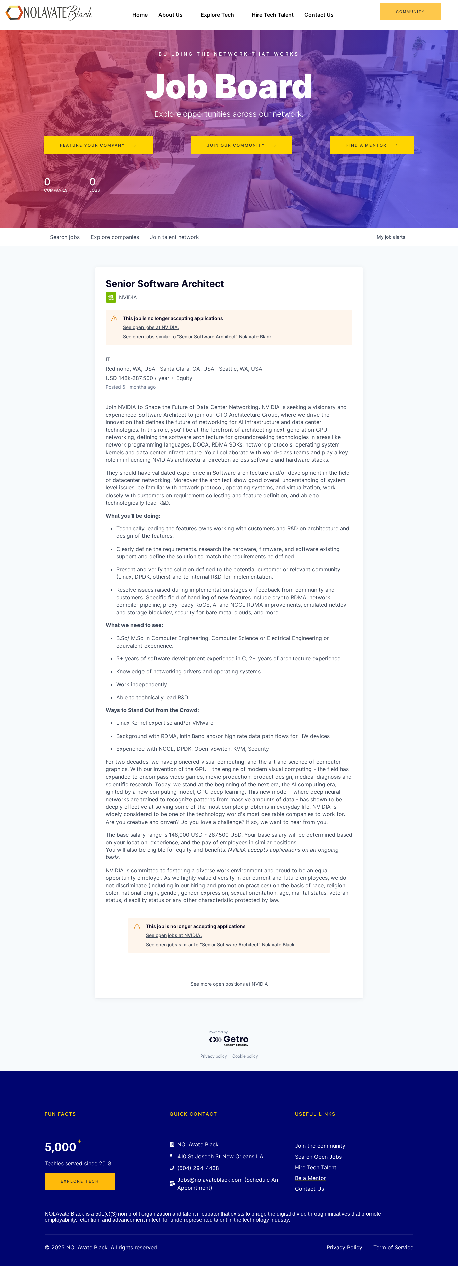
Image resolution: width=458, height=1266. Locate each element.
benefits (215, 849)
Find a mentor (366, 145)
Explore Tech (217, 14)
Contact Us (319, 14)
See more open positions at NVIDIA (229, 984)
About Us (170, 14)
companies (115, 237)
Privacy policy (213, 1056)
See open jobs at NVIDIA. (151, 327)
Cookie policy (245, 1056)
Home (140, 14)
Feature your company (92, 145)
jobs (65, 237)
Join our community (236, 145)
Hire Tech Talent (273, 14)
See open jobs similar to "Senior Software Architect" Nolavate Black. (198, 336)
